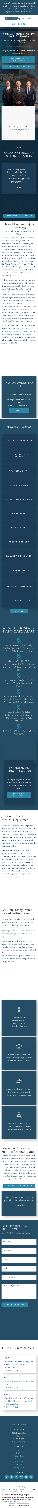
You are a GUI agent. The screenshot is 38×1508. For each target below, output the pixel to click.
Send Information (14, 1304)
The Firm (19, 1453)
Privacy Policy (19, 1468)
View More (19, 611)
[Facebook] (11, 1477)
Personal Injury (19, 1456)
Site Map (19, 1465)
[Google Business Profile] (6, 1477)
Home (19, 1450)
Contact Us (19, 1459)
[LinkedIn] (26, 1477)
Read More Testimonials (19, 1186)
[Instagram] (31, 1477)
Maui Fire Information (18, 66)
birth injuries (30, 334)
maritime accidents (22, 331)
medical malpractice (15, 334)
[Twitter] (16, 1477)
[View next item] (23, 147)
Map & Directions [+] (19, 1442)
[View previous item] (14, 147)
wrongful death (23, 328)
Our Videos (19, 1462)
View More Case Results (19, 215)
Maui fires (28, 12)
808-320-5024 (19, 24)
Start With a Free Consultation (18, 59)
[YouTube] (21, 1477)
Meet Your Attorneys (19, 795)
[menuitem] (19, 1450)
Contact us (19, 410)
